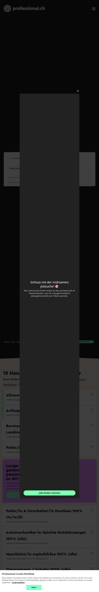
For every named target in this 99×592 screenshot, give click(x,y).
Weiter (33, 587)
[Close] (77, 90)
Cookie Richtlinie (18, 582)
